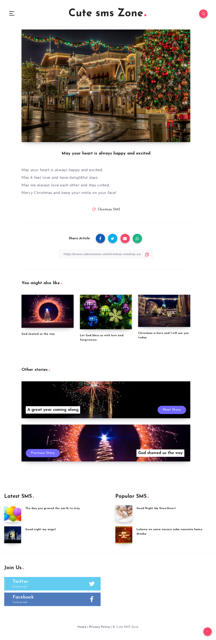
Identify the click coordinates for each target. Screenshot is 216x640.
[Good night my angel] (12, 534)
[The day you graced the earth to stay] (12, 513)
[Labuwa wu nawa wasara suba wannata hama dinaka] (123, 534)
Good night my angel (40, 529)
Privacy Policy (99, 627)
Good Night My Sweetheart (156, 508)
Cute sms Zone (106, 13)
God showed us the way (38, 334)
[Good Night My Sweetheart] (123, 513)
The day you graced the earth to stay (52, 508)
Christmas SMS (109, 209)
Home (81, 627)
